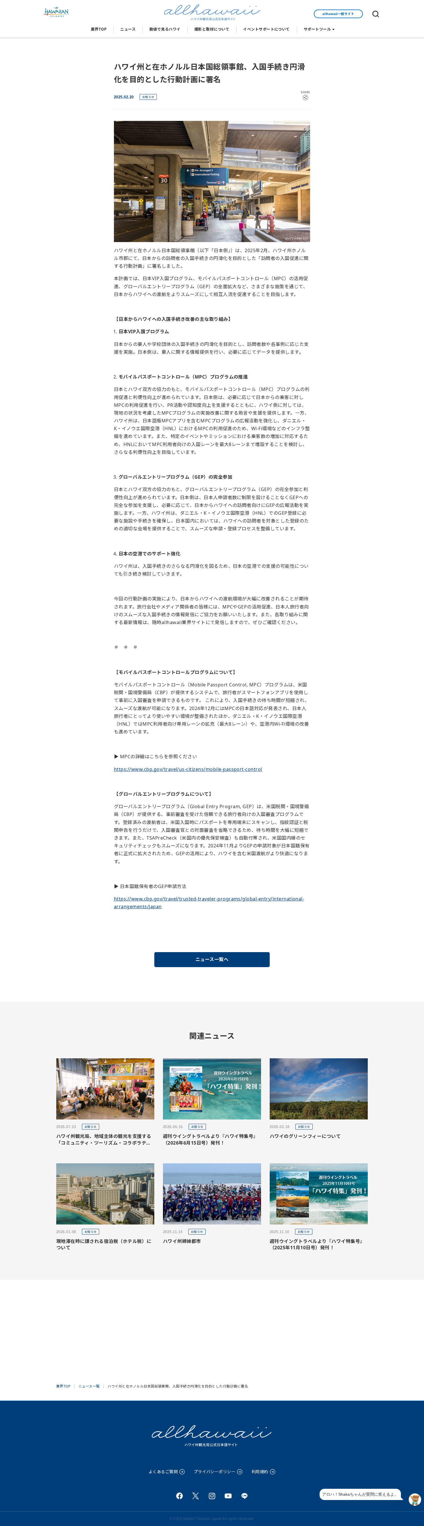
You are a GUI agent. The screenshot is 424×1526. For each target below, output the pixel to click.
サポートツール (317, 29)
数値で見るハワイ (165, 29)
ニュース (128, 29)
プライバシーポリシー (215, 1471)
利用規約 (260, 1471)
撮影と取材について (211, 29)
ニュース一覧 (89, 1386)
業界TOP (98, 29)
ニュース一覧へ (212, 959)
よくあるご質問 (163, 1471)
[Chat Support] (415, 1499)
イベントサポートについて (266, 29)
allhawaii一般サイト (338, 14)
